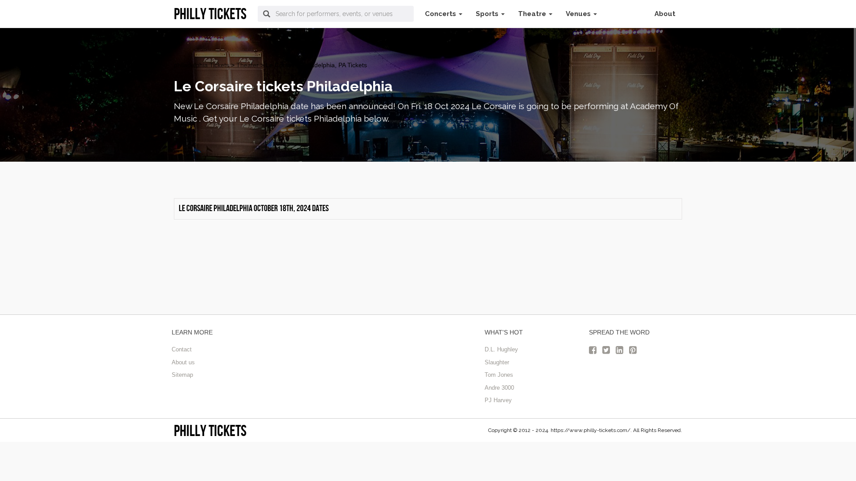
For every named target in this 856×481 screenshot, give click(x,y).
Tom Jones (499, 374)
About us (183, 362)
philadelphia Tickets (201, 65)
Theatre (533, 14)
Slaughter (497, 362)
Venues (579, 14)
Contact (182, 349)
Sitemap (182, 374)
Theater (247, 65)
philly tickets (210, 430)
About (664, 14)
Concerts (441, 14)
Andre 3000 (499, 387)
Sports (488, 14)
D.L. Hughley (501, 349)
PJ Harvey (498, 400)
